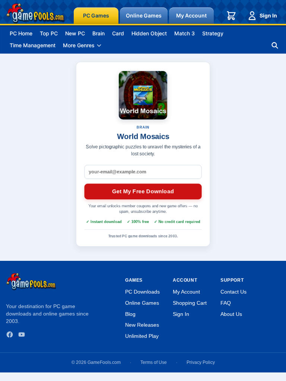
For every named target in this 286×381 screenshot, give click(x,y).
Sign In (268, 15)
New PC (75, 33)
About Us (231, 314)
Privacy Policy (201, 362)
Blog (130, 314)
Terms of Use (153, 362)
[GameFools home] (35, 13)
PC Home (21, 33)
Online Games (144, 15)
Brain (98, 33)
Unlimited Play (142, 336)
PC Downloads (142, 292)
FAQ (225, 303)
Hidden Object (149, 33)
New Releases (142, 325)
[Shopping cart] (231, 15)
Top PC (49, 33)
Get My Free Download (143, 191)
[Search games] (275, 45)
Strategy (212, 33)
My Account (191, 15)
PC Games (96, 15)
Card (118, 33)
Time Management (32, 45)
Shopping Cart (190, 303)
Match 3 (184, 33)
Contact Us (233, 292)
